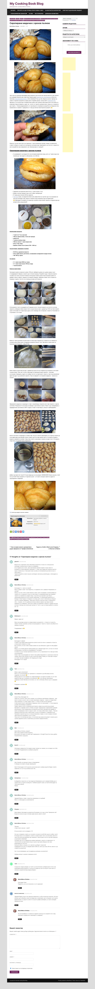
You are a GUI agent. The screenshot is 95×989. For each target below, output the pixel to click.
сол (14, 539)
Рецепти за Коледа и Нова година (16, 20)
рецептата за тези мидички (44, 97)
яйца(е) (27, 539)
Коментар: (13, 934)
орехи (44, 537)
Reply (16, 579)
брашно (14, 537)
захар (21, 537)
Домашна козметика (51, 13)
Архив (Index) (12, 18)
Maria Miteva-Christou (14, 26)
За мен (31, 13)
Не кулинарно (39, 13)
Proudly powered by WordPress (65, 980)
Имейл (12, 956)
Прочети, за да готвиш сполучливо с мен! (30, 10)
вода (18, 537)
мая (38, 537)
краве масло (33, 537)
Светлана (15, 196)
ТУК (11, 512)
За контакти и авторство (53, 10)
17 (27, 26)
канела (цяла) (26, 537)
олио (41, 537)
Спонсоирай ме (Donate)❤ (19, 13)
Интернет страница (15, 962)
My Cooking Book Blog (26, 3)
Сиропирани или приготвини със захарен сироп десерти (34, 20)
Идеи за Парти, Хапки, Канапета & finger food (49, 18)
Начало (13, 10)
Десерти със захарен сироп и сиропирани (32, 18)
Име (11, 951)
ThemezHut (82, 980)
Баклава (17, 18)
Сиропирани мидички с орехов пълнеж (25, 151)
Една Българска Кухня (21, 99)
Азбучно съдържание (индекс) (72, 10)
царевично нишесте (20, 539)
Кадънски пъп (51, 100)
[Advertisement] (69, 63)
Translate (73, 20)
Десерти (21, 18)
